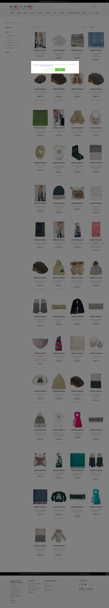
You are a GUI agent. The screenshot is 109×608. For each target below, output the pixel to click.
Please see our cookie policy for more (46, 65)
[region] (55, 67)
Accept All (60, 69)
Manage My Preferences (48, 69)
